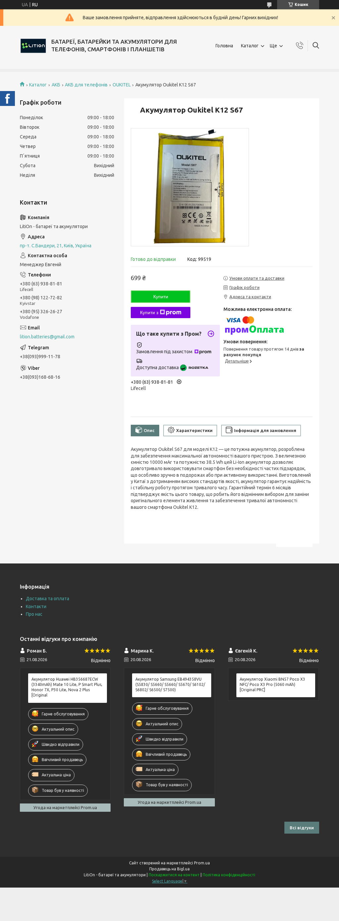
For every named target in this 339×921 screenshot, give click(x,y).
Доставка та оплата (47, 598)
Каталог (250, 45)
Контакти (36, 606)
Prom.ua (202, 863)
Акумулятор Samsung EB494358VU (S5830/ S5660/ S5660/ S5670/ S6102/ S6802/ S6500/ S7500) (170, 684)
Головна (224, 45)
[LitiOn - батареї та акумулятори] (33, 45)
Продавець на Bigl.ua (169, 869)
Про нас (34, 614)
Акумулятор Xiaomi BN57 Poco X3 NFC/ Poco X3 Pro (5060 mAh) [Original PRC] (272, 684)
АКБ (56, 84)
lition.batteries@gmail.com (47, 336)
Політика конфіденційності (229, 875)
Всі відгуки (302, 827)
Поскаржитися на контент (174, 875)
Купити (160, 296)
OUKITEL (122, 84)
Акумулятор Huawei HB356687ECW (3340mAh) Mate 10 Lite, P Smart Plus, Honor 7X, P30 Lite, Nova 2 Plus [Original (66, 687)
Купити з (149, 312)
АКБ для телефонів (86, 84)
